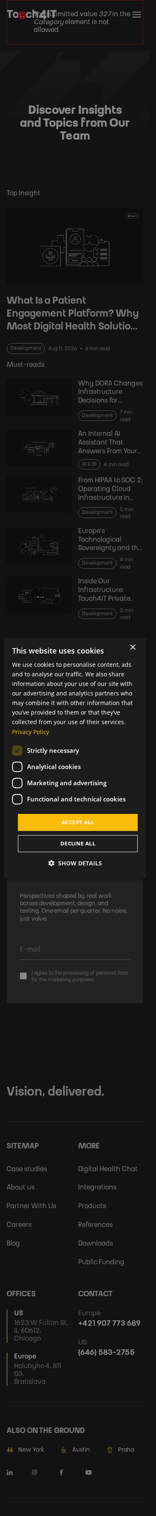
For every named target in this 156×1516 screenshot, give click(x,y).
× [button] (132, 647)
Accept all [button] (78, 822)
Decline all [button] (77, 843)
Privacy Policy (30, 732)
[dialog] (75, 758)
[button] (75, 863)
